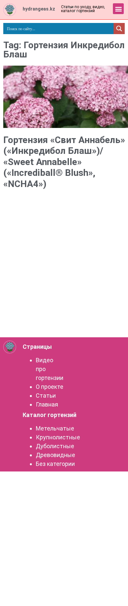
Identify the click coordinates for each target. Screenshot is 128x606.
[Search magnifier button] (119, 28)
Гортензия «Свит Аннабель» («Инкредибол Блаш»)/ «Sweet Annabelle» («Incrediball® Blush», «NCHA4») (64, 162)
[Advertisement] (64, 267)
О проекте (49, 386)
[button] (118, 8)
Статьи (46, 395)
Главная (47, 404)
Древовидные (55, 454)
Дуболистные (55, 446)
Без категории (55, 463)
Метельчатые (55, 428)
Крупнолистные (58, 437)
